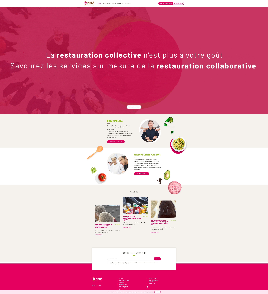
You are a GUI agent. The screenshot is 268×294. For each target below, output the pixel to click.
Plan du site (152, 283)
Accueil (99, 3)
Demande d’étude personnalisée (123, 287)
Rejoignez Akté (120, 3)
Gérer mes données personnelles (153, 281)
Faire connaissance (106, 3)
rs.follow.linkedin (147, 287)
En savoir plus (113, 137)
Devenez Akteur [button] (134, 107)
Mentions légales (153, 278)
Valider (157, 291)
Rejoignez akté (141, 173)
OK (157, 258)
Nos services (127, 3)
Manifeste (114, 3)
